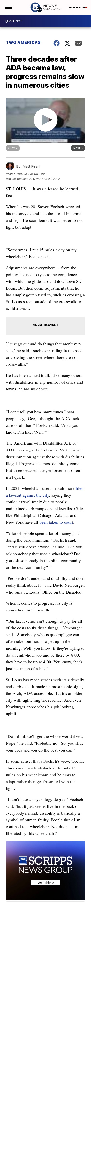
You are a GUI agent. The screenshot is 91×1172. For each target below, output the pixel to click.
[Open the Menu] (8, 7)
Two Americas (23, 42)
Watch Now (76, 7)
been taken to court (56, 522)
